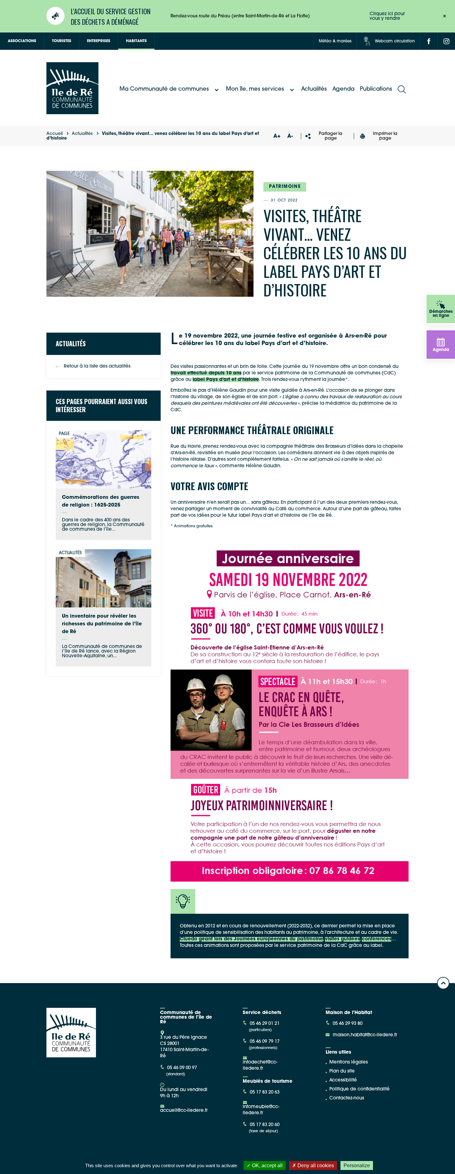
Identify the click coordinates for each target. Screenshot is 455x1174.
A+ (277, 136)
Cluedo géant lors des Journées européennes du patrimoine (251, 939)
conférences (376, 939)
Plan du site (342, 1071)
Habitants (136, 41)
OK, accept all (267, 1165)
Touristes (61, 41)
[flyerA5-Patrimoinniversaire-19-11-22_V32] (290, 713)
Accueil (54, 134)
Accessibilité (343, 1080)
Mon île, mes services (255, 89)
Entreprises (98, 41)
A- (290, 136)
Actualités (314, 89)
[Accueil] (72, 112)
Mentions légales (348, 1062)
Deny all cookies (315, 1165)
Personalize (357, 1165)
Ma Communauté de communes (164, 89)
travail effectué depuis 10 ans (206, 373)
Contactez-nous (346, 1098)
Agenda (343, 89)
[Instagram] (446, 41)
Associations (22, 41)
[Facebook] (428, 41)
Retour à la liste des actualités (97, 366)
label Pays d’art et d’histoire (226, 380)
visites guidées (342, 939)
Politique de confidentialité (359, 1089)
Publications (376, 89)
